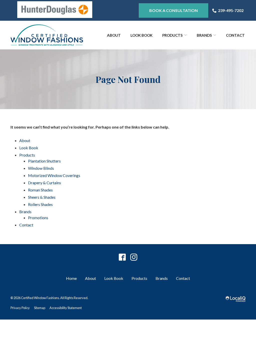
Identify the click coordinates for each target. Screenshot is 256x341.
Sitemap (39, 308)
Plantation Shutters (44, 161)
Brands (204, 35)
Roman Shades (40, 189)
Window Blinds (41, 168)
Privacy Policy (20, 308)
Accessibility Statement (66, 308)
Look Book (141, 35)
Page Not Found (128, 79)
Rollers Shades (40, 204)
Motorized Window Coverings (54, 175)
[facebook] (122, 257)
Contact (235, 35)
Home (71, 278)
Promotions (38, 217)
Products (172, 35)
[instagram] (133, 257)
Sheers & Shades (42, 197)
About (114, 35)
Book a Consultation (173, 10)
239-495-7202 (231, 10)
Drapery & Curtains (44, 182)
